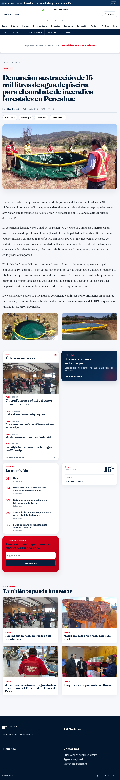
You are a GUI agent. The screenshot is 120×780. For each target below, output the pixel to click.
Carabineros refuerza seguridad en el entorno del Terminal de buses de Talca (30, 688)
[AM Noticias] (60, 14)
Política (105, 26)
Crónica (14, 26)
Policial (94, 26)
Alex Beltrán (13, 109)
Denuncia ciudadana (75, 763)
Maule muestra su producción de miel (87, 637)
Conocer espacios (75, 376)
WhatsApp (26, 117)
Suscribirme (31, 563)
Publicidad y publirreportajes (80, 755)
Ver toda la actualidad (30, 457)
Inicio (5, 62)
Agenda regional (73, 759)
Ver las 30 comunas (74, 481)
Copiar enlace (58, 117)
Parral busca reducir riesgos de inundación (28, 637)
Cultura (26, 26)
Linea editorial (40, 26)
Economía (68, 26)
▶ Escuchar (10, 117)
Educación (82, 26)
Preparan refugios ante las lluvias (88, 685)
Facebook (41, 117)
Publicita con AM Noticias (78, 45)
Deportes (55, 26)
